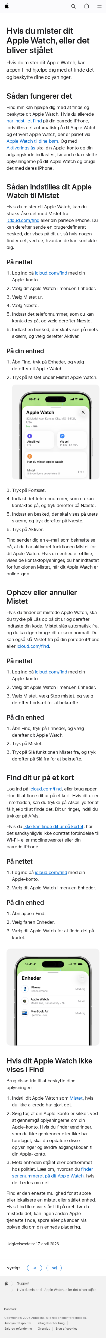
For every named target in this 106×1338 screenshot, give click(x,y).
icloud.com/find (51, 273)
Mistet (76, 1098)
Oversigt (44, 1328)
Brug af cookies (66, 1328)
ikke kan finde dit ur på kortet (53, 826)
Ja (34, 1268)
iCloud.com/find (23, 220)
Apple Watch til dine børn (32, 141)
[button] (73, 6)
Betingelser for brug (51, 1323)
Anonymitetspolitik (17, 1323)
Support (23, 1283)
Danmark (10, 1309)
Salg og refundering (18, 1328)
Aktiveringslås (21, 148)
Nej (54, 1268)
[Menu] (99, 6)
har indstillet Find (24, 121)
